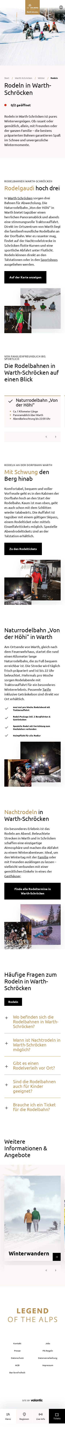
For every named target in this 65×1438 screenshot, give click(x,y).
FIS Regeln (48, 1350)
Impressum (47, 1365)
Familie (43, 857)
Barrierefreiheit (17, 1372)
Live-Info (40, 1418)
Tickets (56, 1418)
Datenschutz (17, 1357)
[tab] (13, 1002)
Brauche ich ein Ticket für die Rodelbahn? (34, 1107)
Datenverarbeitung (47, 1357)
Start (6, 77)
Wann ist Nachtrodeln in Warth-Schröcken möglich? (36, 1044)
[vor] (56, 437)
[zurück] (46, 437)
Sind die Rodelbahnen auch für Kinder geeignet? (34, 1086)
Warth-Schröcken (23, 77)
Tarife (46, 689)
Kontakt (17, 1343)
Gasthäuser (12, 876)
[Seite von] (32, 1400)
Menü (8, 1418)
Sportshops (49, 259)
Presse (17, 1350)
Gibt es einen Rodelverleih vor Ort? (34, 1065)
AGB (17, 1365)
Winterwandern (29, 1253)
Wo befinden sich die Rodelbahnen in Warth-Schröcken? (35, 1022)
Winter (41, 77)
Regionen (24, 1418)
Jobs (48, 1343)
